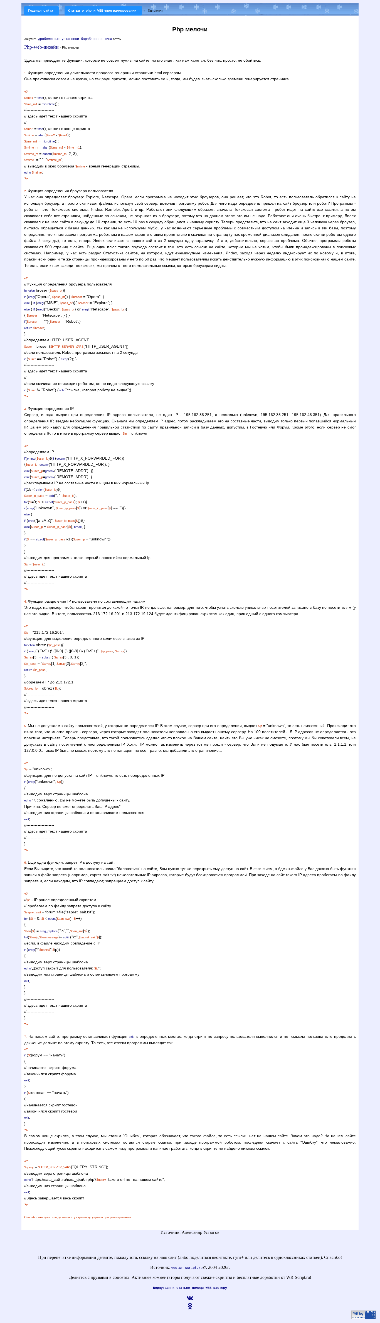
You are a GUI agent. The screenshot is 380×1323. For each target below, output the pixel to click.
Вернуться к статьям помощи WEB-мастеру (190, 1288)
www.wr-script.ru (187, 1268)
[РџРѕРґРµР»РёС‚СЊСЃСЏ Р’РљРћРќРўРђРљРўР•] (190, 1301)
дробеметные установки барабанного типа (75, 39)
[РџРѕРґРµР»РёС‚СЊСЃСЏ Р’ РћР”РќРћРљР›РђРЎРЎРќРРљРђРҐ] (190, 1309)
